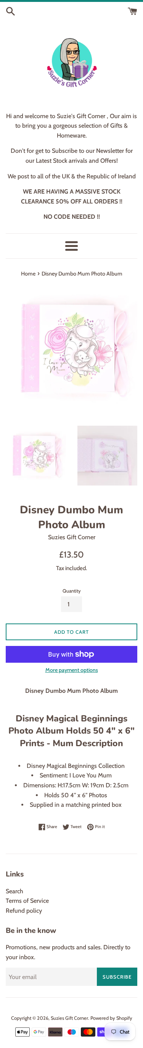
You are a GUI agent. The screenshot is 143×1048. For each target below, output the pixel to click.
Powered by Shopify (111, 1018)
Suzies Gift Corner (69, 1018)
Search (14, 891)
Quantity (72, 591)
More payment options (71, 670)
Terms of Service (27, 900)
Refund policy (24, 910)
